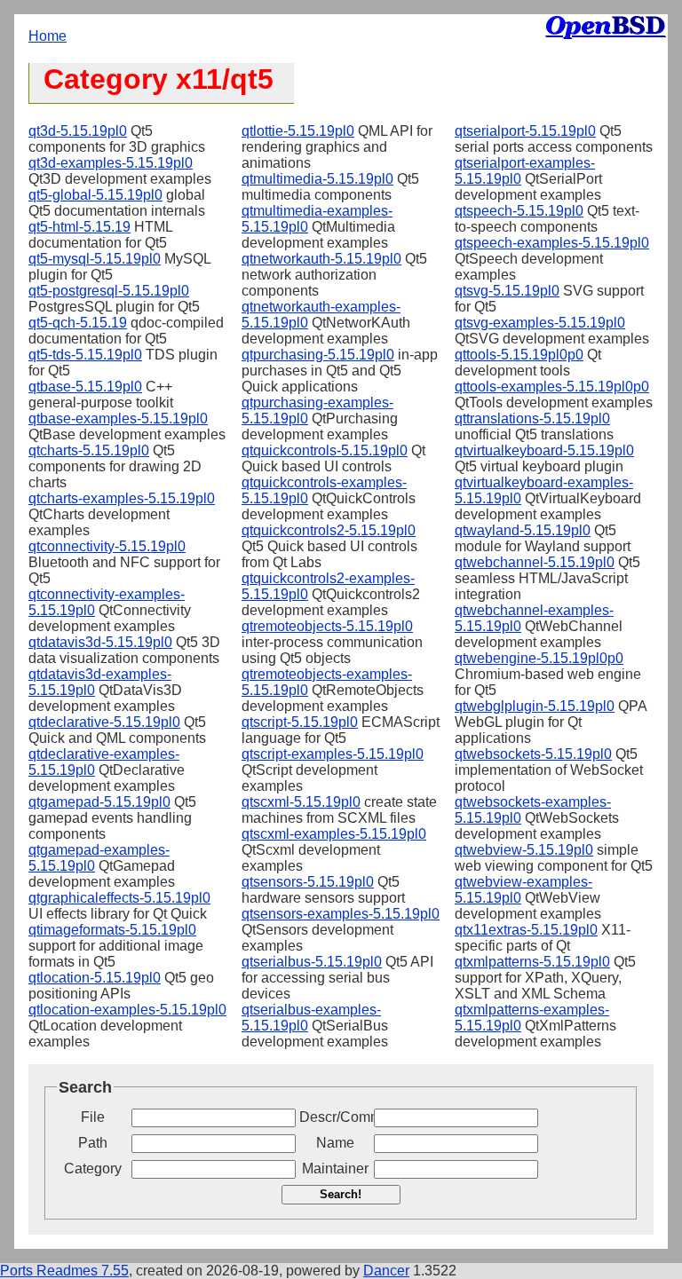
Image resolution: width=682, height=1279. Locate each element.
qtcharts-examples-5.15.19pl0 (121, 498)
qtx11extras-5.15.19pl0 (526, 929)
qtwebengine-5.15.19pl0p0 (539, 658)
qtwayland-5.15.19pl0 (523, 530)
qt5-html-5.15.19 (79, 226)
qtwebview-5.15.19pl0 (524, 849)
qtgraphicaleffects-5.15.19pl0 (119, 897)
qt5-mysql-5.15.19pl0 (94, 258)
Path (92, 1142)
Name (335, 1142)
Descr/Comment (334, 1117)
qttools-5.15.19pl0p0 (519, 354)
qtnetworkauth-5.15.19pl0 (321, 258)
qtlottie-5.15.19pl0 (298, 130)
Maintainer (335, 1168)
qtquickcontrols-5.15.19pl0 (325, 450)
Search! (340, 1194)
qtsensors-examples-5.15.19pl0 (341, 913)
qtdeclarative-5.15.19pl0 (104, 722)
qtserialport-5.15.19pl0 (525, 130)
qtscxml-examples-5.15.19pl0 (334, 833)
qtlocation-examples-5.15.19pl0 (127, 1009)
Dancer (386, 1270)
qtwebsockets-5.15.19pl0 (533, 754)
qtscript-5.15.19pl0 (300, 722)
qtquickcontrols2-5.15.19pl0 (329, 530)
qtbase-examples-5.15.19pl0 (118, 418)
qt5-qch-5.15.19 (77, 322)
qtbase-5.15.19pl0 (85, 386)
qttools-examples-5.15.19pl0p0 (552, 386)
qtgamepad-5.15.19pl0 (99, 801)
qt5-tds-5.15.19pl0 (85, 354)
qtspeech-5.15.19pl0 (519, 210)
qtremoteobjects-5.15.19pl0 (327, 626)
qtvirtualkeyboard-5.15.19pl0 (544, 450)
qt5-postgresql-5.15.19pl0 (108, 290)
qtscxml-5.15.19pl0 (301, 801)
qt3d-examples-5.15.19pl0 (110, 162)
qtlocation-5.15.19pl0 (94, 977)
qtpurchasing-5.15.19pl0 (318, 354)
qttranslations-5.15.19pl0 (532, 418)
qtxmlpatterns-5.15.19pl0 (532, 961)
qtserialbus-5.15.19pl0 (312, 961)
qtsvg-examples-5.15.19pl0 (540, 322)
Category (93, 1168)
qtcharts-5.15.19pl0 (88, 450)
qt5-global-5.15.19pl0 (95, 194)
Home (47, 35)
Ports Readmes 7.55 (64, 1270)
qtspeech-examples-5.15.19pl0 (552, 242)
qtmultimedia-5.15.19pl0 (317, 178)
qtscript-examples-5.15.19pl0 (333, 754)
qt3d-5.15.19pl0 (77, 130)
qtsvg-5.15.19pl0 (507, 290)
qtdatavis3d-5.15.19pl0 (100, 642)
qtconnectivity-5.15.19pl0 (107, 546)
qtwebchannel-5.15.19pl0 (535, 562)
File (93, 1117)
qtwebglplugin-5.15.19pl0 (535, 706)
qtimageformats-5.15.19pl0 (112, 929)
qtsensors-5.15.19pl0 (308, 881)
